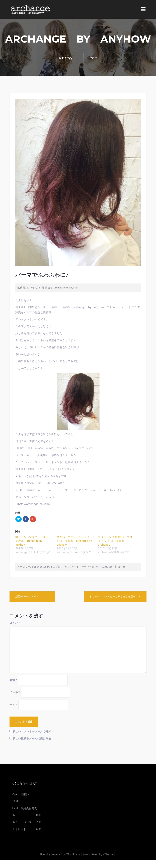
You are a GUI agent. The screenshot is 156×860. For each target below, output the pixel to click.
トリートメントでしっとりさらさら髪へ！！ (115, 596)
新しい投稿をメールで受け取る (32, 738)
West (95, 854)
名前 (13, 680)
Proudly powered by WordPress (60, 854)
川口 (117, 566)
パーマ (85, 566)
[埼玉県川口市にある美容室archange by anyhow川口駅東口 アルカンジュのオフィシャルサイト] (30, 9)
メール (15, 692)
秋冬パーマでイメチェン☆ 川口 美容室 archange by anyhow (75, 540)
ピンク (96, 566)
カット (75, 566)
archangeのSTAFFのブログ (47, 566)
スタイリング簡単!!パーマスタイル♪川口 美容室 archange (115, 540)
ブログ (93, 58)
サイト (14, 704)
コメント (15, 622)
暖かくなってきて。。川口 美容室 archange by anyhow (33, 540)
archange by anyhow (66, 287)
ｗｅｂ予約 (65, 58)
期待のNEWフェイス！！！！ (32, 596)
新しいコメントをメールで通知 (32, 731)
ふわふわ (107, 566)
